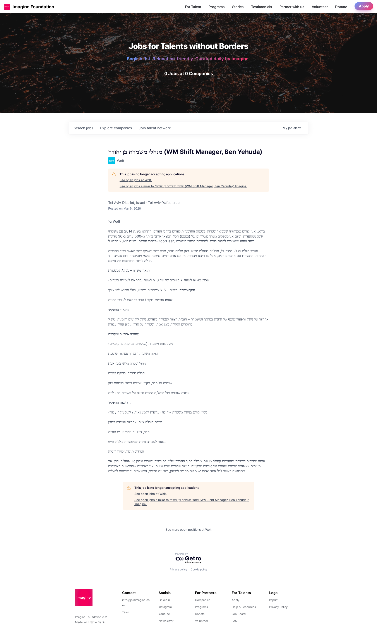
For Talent (193, 7)
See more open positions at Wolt (188, 529)
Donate (341, 7)
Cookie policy (199, 569)
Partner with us (291, 7)
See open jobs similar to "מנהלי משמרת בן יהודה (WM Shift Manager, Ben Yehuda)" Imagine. (183, 186)
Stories (238, 7)
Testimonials (261, 7)
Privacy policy (178, 569)
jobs (83, 128)
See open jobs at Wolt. (136, 180)
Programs (217, 7)
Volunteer (320, 7)
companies (116, 128)
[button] (7, 7)
